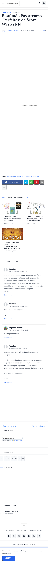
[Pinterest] (36, 182)
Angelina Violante (16, 327)
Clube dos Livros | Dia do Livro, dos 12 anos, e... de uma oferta (35, 219)
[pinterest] (8, 458)
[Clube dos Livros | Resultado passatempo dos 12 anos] (12, 208)
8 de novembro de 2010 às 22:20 (18, 349)
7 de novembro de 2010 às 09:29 (18, 272)
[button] (2, 4)
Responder (8, 295)
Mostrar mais (9, 514)
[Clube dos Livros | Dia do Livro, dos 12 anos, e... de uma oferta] (35, 208)
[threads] (15, 458)
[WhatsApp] (31, 182)
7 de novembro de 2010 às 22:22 (18, 330)
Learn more (6, 553)
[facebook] (1, 458)
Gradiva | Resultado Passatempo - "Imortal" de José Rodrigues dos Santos (12, 245)
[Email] (41, 182)
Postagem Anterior (9, 426)
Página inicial (6, 12)
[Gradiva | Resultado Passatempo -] (12, 234)
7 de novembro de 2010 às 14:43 (18, 306)
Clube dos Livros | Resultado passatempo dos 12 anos (12, 219)
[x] (5, 458)
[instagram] (12, 458)
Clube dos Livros (11, 511)
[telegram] (23, 458)
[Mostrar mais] (4, 187)
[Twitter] (26, 182)
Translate (19, 441)
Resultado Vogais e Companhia (28, 176)
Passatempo (17, 12)
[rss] (19, 458)
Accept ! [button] (9, 558)
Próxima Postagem (38, 426)
